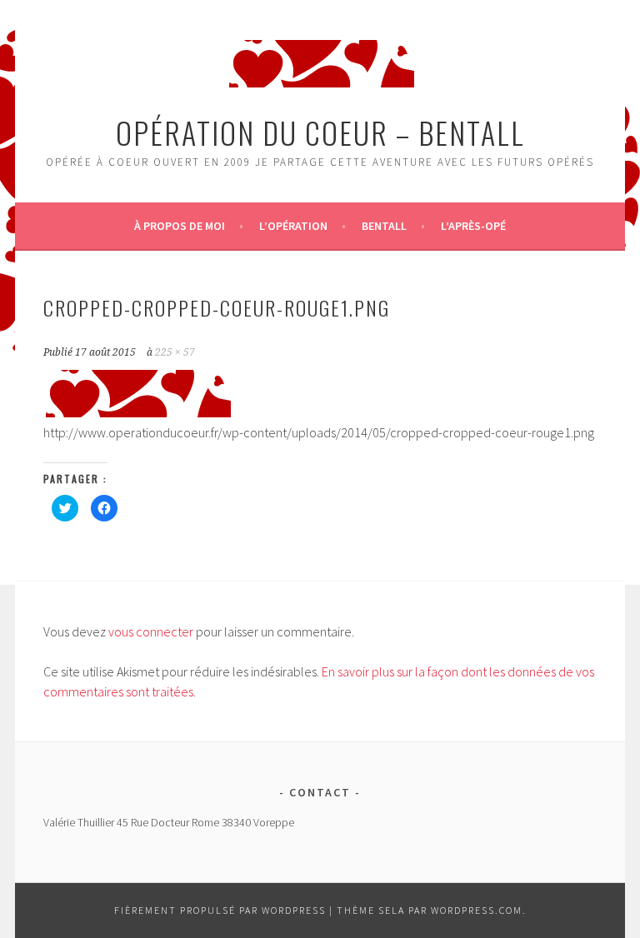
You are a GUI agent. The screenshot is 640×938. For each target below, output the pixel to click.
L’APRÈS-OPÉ (473, 225)
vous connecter (150, 631)
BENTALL (384, 225)
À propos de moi (179, 225)
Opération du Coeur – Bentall (320, 132)
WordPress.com (476, 910)
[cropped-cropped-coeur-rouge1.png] (137, 412)
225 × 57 (175, 352)
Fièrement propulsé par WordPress (220, 910)
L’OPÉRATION (293, 225)
